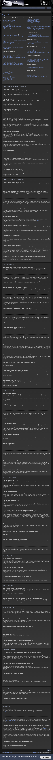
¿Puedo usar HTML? (6, 73)
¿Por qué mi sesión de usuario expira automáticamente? (13, 29)
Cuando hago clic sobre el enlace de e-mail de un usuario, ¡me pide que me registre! (14, 48)
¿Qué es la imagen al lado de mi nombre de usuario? (12, 43)
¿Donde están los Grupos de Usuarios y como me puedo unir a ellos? (38, 23)
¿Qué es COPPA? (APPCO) (8, 21)
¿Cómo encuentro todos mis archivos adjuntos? (36, 67)
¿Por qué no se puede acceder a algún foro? (11, 59)
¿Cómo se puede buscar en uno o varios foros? (36, 47)
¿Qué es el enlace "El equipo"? (33, 29)
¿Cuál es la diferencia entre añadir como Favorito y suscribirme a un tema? (36, 58)
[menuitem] (46, 8)
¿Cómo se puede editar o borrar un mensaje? (11, 54)
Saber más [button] (12, 758)
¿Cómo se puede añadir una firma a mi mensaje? (12, 55)
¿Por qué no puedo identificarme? (9, 25)
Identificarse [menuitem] (48, 8)
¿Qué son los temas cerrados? (8, 80)
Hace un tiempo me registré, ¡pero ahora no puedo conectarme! (12, 27)
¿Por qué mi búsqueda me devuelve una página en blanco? (38, 50)
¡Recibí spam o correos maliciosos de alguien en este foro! (38, 36)
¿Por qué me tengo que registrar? (9, 20)
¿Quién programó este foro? (32, 71)
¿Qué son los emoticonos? (8, 74)
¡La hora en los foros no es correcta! (9, 39)
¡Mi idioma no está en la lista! (8, 42)
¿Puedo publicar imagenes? (8, 76)
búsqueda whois (45, 728)
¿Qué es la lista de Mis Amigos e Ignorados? (35, 41)
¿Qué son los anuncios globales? (9, 77)
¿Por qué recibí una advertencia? (9, 62)
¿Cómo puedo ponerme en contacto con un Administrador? (38, 76)
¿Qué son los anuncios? (7, 78)
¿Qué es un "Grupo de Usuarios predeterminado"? (36, 28)
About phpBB (5, 712)
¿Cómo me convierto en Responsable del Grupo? (36, 25)
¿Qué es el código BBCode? (8, 72)
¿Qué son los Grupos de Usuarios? (33, 21)
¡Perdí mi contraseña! (7, 28)
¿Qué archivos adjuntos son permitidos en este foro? (37, 66)
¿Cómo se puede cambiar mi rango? (9, 46)
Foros (12, 8)
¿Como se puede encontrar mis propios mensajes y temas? (38, 52)
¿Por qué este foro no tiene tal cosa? (34, 72)
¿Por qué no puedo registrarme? (9, 22)
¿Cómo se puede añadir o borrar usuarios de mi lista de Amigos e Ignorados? (37, 43)
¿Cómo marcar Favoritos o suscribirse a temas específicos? (38, 59)
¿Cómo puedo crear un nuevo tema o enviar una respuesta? (14, 52)
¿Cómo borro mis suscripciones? (33, 61)
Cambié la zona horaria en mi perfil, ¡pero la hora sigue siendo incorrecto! (14, 41)
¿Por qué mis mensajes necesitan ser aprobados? (12, 66)
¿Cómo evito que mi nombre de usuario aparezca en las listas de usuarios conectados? (14, 37)
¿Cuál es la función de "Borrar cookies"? (10, 31)
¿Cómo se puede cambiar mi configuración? (11, 35)
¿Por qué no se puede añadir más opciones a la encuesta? (14, 57)
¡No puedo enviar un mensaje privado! (34, 34)
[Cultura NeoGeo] (21, 3)
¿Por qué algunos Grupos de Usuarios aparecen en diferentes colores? (38, 27)
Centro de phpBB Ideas (9, 720)
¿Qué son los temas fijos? (7, 79)
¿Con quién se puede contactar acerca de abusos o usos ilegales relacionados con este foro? (37, 75)
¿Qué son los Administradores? (33, 19)
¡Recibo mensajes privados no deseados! (34, 35)
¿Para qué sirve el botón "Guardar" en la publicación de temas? (13, 65)
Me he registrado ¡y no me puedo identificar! (11, 24)
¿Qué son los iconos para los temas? (10, 81)
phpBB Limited (5, 711)
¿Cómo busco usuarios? (31, 51)
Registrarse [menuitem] (50, 8)
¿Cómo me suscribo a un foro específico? (35, 60)
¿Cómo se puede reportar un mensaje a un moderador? (13, 63)
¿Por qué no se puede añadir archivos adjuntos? (12, 61)
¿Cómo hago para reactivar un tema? (9, 68)
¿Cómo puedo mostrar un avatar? (9, 44)
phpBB (38, 220)
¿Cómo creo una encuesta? (8, 56)
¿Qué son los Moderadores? (32, 20)
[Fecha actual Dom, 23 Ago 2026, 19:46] (49, 12)
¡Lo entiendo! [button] (46, 757)
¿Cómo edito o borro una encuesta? (9, 58)
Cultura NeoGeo (6, 8)
